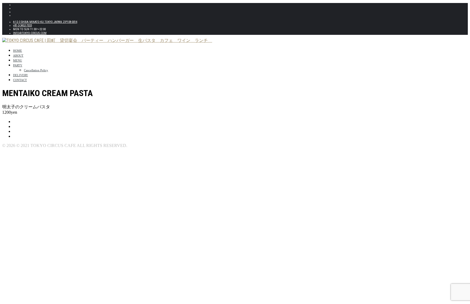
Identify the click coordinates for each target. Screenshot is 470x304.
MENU (17, 60)
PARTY (17, 65)
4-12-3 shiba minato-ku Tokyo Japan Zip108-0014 (45, 22)
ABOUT (18, 55)
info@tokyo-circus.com (30, 33)
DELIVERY (20, 75)
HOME (17, 50)
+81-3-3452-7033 (22, 25)
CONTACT (20, 80)
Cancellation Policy (36, 70)
